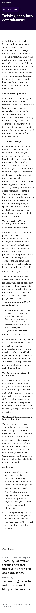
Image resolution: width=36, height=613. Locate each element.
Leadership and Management (20, 558)
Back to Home (6, 3)
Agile (16, 9)
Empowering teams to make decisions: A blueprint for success (16, 585)
